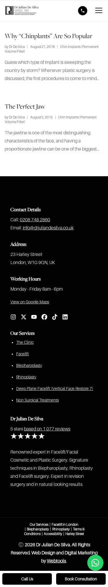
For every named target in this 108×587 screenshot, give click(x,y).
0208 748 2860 (35, 219)
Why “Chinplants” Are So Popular (48, 35)
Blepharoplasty (29, 365)
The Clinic (25, 342)
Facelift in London (65, 525)
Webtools (56, 561)
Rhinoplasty (26, 377)
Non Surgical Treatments (37, 400)
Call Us (27, 579)
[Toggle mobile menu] (98, 10)
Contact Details (25, 209)
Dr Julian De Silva (26, 418)
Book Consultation (81, 579)
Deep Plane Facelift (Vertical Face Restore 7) (54, 388)
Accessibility (53, 534)
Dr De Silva (17, 47)
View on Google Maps (29, 302)
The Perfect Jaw (25, 106)
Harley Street (74, 534)
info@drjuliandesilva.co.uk (48, 228)
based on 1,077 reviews (47, 429)
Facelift (22, 354)
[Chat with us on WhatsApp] (95, 563)
